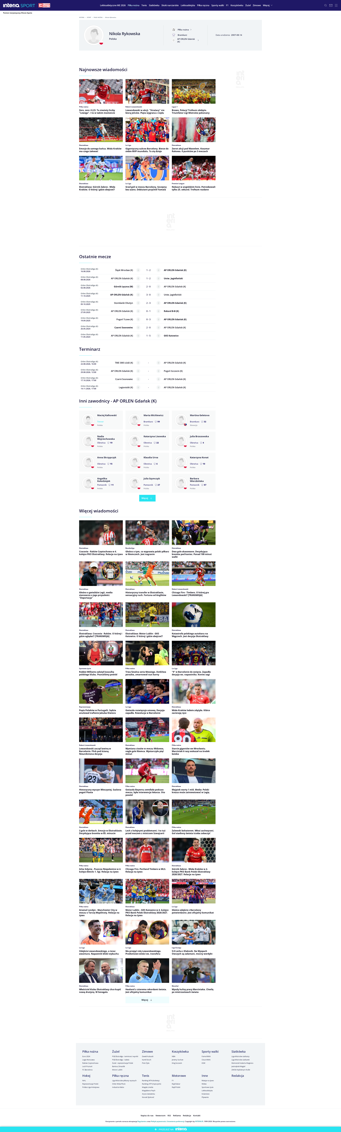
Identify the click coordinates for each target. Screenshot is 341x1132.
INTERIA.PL (199, 1121)
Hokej (86, 1076)
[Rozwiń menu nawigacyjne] (336, 5)
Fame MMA (206, 1056)
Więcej (144, 498)
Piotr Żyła (145, 1063)
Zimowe (147, 1051)
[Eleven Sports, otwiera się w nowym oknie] (44, 5)
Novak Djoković (148, 1097)
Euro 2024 (86, 1056)
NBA (173, 1056)
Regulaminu (142, 1121)
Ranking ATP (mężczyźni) (151, 1084)
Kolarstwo (206, 1094)
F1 (173, 1080)
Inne (205, 1076)
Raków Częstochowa (90, 1063)
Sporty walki (210, 1051)
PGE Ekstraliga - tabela (120, 1059)
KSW (203, 1063)
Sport (89, 17)
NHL (84, 1080)
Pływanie (205, 1097)
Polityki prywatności (158, 1121)
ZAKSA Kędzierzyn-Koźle (241, 1069)
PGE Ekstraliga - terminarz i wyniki (125, 1056)
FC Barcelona (87, 1069)
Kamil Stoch (146, 1059)
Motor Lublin (117, 1069)
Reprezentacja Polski (90, 1084)
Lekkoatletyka (207, 1090)
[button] (133, 5)
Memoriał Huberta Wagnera (242, 1063)
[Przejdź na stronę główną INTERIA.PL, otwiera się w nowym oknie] (11, 5)
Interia (81, 17)
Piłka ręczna (120, 1076)
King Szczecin (177, 1063)
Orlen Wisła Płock (118, 1084)
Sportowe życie (207, 1087)
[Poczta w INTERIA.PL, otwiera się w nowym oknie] (331, 5)
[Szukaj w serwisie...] (325, 5)
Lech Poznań (87, 1066)
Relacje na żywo (208, 1080)
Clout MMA (206, 1059)
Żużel (115, 1051)
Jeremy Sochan (177, 1059)
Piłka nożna (98, 17)
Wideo (204, 1084)
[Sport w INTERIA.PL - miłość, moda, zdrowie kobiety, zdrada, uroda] (28, 5)
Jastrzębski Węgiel (238, 1066)
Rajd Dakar (176, 1084)
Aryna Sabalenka (148, 1094)
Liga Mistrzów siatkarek (241, 1059)
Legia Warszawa (88, 1059)
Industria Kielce (118, 1087)
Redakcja (238, 1076)
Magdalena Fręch (148, 1090)
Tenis (145, 1076)
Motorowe (179, 1076)
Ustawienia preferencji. (176, 1121)
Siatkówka (239, 1051)
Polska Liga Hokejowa (90, 1087)
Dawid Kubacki (147, 1056)
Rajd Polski (176, 1087)
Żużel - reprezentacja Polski (122, 1063)
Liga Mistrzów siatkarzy (240, 1056)
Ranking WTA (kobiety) (150, 1080)
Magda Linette (147, 1087)
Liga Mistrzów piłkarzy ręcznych (124, 1080)
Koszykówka (180, 1051)
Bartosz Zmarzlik (118, 1066)
